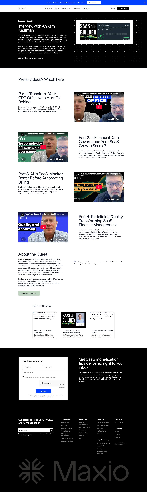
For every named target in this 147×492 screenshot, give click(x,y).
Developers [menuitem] (76, 8)
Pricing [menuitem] (57, 8)
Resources (21, 21)
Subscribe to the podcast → (30, 58)
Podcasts (29, 21)
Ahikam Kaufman (25, 259)
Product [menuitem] (47, 8)
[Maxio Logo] (22, 8)
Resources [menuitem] (65, 8)
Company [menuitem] (86, 8)
